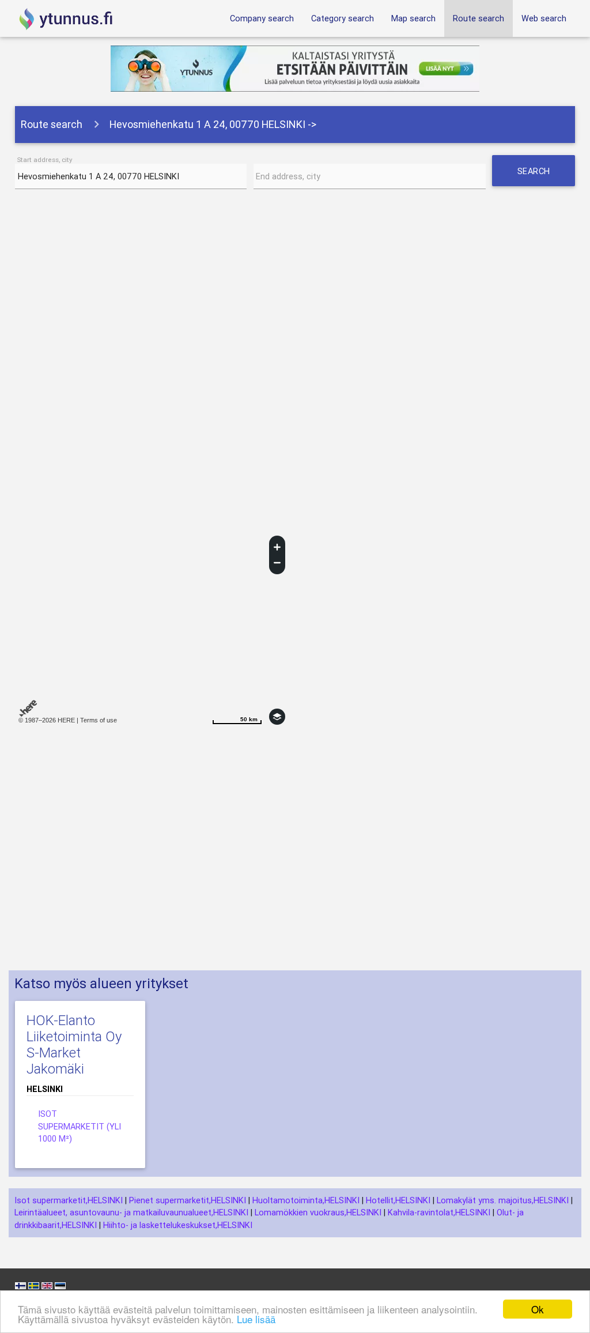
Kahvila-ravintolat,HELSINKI (439, 1212)
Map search (413, 18)
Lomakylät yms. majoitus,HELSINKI (503, 1200)
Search (538, 175)
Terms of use (98, 720)
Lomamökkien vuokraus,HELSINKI (318, 1212)
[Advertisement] (295, 290)
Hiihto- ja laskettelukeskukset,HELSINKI (177, 1224)
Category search (342, 18)
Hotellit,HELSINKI (398, 1200)
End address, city (288, 176)
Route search (478, 18)
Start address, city (44, 159)
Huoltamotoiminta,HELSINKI (306, 1200)
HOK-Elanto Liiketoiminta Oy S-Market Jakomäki (74, 1044)
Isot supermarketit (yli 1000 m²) (79, 1126)
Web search (543, 18)
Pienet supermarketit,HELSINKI (187, 1200)
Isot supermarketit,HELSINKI (68, 1200)
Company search (262, 18)
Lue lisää (256, 1319)
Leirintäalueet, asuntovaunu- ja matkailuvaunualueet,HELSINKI (131, 1212)
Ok (537, 1309)
